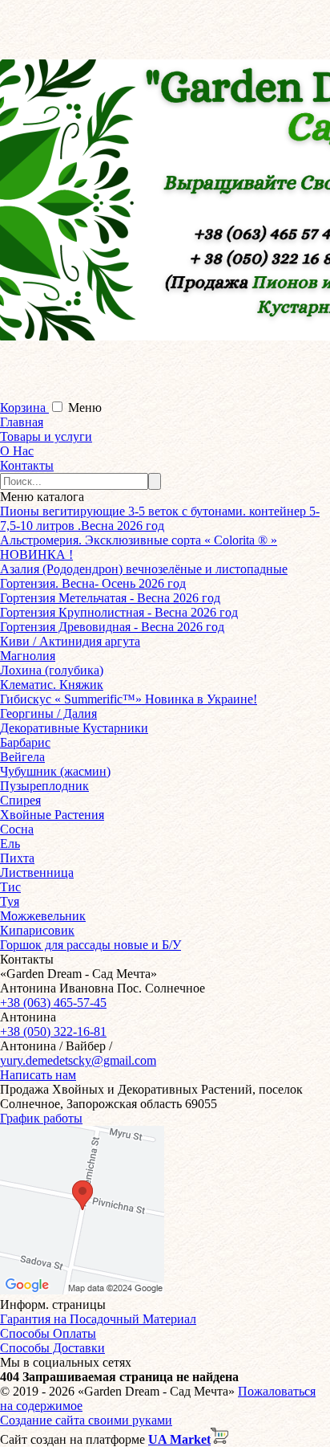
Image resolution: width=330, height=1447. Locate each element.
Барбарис (25, 742)
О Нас (17, 451)
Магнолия (27, 655)
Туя (9, 901)
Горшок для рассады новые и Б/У (90, 945)
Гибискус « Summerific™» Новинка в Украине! (128, 699)
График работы (41, 1118)
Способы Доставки (52, 1348)
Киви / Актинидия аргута (70, 641)
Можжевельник (43, 916)
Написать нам (38, 1075)
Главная (21, 422)
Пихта (17, 858)
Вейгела (22, 757)
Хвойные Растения (52, 814)
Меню (85, 407)
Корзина (24, 407)
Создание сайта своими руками (86, 1420)
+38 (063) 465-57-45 (53, 1002)
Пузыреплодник (44, 786)
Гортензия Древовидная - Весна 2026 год (112, 627)
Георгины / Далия (48, 713)
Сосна (17, 829)
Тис (10, 887)
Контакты (27, 465)
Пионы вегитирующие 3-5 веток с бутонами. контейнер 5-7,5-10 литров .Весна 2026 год (160, 518)
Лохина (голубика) (51, 670)
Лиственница (37, 872)
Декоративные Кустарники (74, 728)
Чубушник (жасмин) (55, 771)
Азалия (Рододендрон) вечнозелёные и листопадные (144, 569)
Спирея (20, 800)
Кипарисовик (37, 930)
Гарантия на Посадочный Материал (98, 1319)
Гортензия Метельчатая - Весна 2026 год (110, 598)
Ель (10, 843)
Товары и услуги (46, 436)
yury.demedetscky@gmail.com (78, 1060)
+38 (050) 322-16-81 (53, 1031)
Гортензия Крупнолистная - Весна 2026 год (119, 612)
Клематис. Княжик (51, 684)
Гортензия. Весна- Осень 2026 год (93, 583)
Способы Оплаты (48, 1333)
